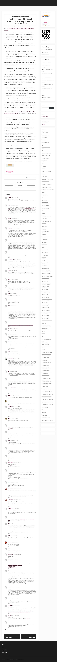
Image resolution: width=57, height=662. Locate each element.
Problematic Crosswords (46, 284)
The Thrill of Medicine (45, 370)
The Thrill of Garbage (45, 365)
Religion (43, 333)
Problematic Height (45, 294)
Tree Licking (44, 412)
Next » (9, 629)
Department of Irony (45, 181)
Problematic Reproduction (46, 312)
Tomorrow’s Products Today (46, 407)
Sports (43, 341)
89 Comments (25, 23)
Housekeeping (44, 229)
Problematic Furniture (46, 292)
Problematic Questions (46, 310)
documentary (28, 618)
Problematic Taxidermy (46, 315)
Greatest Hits (44, 223)
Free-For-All (44, 213)
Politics (22, 16)
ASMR (42, 145)
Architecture (44, 139)
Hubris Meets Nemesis (45, 231)
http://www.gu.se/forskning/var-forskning (15, 565)
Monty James (10, 455)
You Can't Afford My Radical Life (47, 420)
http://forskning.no (11, 567)
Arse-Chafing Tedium (45, 142)
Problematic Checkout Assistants (47, 276)
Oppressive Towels (45, 255)
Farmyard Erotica (45, 195)
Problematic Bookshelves (46, 273)
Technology (44, 349)
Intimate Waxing (44, 242)
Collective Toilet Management (47, 171)
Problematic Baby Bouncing (46, 271)
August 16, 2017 (15, 23)
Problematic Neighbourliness (47, 299)
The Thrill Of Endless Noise (46, 362)
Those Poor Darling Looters (46, 396)
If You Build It (44, 234)
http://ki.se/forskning (11, 564)
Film (42, 210)
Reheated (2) (20, 185)
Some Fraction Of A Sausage (46, 339)
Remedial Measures (45, 52)
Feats (43, 197)
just (21, 519)
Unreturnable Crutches (46, 417)
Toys (42, 409)
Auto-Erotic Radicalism (46, 147)
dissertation (6, 134)
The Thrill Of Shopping (45, 375)
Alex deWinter (10, 508)
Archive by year (45, 116)
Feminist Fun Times (45, 202)
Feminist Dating (44, 200)
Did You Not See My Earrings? (46, 184)
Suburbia (43, 347)
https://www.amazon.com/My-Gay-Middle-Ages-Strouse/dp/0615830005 (20, 325)
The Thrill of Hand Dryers (46, 368)
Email (54, 3)
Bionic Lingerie (44, 160)
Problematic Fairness (45, 289)
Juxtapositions (44, 244)
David (9, 205)
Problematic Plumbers (45, 307)
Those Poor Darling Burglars (47, 391)
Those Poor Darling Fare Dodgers (47, 394)
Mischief (43, 247)
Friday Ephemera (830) (45, 54)
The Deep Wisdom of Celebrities (47, 352)
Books (43, 163)
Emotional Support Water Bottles (48, 189)
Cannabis (43, 168)
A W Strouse (10, 465)
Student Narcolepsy (45, 344)
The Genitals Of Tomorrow (46, 354)
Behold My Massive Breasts (46, 153)
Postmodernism (44, 265)
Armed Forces (44, 140)
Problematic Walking (45, 318)
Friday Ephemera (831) (45, 47)
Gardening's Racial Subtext (46, 216)
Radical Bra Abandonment (46, 326)
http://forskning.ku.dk (11, 566)
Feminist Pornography (45, 205)
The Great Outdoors (45, 357)
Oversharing (44, 257)
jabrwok (9, 615)
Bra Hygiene (44, 166)
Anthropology (18, 16)
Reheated (47, 3)
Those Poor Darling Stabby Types (47, 404)
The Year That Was (45, 386)
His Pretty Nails (44, 226)
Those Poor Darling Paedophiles (47, 399)
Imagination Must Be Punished (47, 236)
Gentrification (44, 218)
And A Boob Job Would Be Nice (47, 49)
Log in (3, 647)
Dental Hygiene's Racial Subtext (47, 179)
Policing (43, 260)
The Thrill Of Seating (45, 373)
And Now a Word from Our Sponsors (9, 186)
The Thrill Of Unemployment (46, 378)
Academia (13, 16)
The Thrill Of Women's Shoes (46, 383)
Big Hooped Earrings (45, 158)
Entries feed (4, 649)
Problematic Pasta (45, 305)
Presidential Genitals (45, 268)
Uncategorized (44, 415)
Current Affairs (44, 176)
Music (43, 250)
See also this (10, 428)
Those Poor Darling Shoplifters (47, 402)
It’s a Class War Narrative (31, 185)
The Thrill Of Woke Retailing (47, 381)
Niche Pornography (45, 252)
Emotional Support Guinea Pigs (47, 187)
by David (20, 23)
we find (16, 145)
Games (43, 215)
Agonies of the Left (45, 132)
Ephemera (43, 192)
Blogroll (43, 124)
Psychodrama (26, 16)
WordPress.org (4, 652)
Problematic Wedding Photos (47, 320)
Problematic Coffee (45, 281)
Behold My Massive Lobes (46, 155)
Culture (43, 174)
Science (43, 336)
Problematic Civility (45, 278)
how (22, 519)
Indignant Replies (45, 239)
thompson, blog (42, 3)
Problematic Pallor (45, 302)
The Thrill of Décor (45, 360)
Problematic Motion (45, 297)
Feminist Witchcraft (45, 208)
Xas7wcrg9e (10, 228)
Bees (42, 150)
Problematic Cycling (45, 286)
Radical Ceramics (44, 328)
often (24, 519)
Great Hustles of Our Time (46, 221)
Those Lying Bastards (45, 388)
